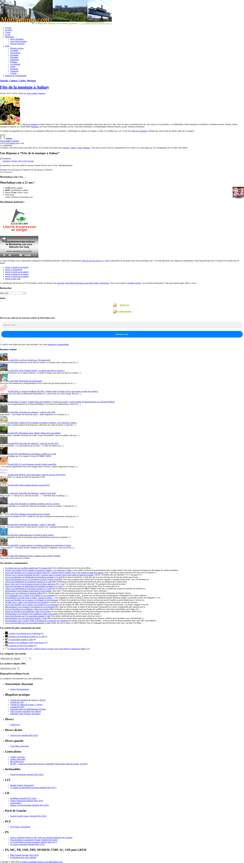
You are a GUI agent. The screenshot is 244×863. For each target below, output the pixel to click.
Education (14, 57)
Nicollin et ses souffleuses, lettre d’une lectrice (26, 642)
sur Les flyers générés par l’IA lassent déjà (28, 568)
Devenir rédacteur (17, 44)
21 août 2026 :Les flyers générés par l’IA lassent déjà (29, 360)
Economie (14, 55)
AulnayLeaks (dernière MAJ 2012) (24, 735)
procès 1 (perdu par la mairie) (17, 267)
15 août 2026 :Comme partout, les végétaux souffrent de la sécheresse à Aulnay (39, 545)
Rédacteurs (9, 37)
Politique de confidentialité (15, 76)
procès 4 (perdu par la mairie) (17, 274)
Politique (13, 62)
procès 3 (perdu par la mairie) (17, 272)
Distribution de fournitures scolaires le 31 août (26, 636)
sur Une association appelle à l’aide (27, 616)
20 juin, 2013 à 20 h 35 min (22, 161)
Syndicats (14, 69)
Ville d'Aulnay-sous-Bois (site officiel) (25, 711)
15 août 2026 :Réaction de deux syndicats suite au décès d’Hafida (34, 556)
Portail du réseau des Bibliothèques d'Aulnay (28, 709)
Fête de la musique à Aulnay (24, 87)
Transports (14, 71)
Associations (15, 53)
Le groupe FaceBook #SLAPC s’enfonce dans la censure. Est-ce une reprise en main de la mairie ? (47, 649)
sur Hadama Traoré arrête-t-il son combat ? (28, 591)
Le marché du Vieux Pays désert (21, 646)
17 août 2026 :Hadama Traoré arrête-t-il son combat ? (29, 514)
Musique (31, 80)
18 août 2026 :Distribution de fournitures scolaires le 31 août (32, 454)
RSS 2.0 (148, 148)
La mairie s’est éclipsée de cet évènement (24, 633)
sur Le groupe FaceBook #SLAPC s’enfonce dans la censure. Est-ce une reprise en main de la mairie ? (54, 572)
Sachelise (6, 161)
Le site (7, 34)
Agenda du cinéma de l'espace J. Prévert (26, 705)
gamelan (35, 127)
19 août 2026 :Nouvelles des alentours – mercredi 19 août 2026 (33, 443)
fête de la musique (30, 124)
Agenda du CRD (17, 707)
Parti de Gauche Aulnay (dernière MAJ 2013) (28, 816)
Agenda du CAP (17, 702)
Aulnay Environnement (19, 689)
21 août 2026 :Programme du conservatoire (25, 381)
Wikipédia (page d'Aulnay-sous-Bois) (25, 714)
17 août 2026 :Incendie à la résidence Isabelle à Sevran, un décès (33, 504)
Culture (13, 80)
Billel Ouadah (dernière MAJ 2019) (24, 855)
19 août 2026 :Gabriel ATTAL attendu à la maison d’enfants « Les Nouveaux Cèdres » (42, 423)
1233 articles (10, 143)
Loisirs (22, 80)
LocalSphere (15, 64)
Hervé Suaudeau (17, 39)
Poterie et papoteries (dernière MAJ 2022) (27, 774)
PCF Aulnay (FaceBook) (20, 827)
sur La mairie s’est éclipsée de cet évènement (30, 595)
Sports (12, 66)
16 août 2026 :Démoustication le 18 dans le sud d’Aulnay (31, 535)
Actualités (14, 50)
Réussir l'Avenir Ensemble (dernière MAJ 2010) (29, 805)
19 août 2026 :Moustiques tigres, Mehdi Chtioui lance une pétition (34, 433)
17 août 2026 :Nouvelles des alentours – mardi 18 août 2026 (32, 493)
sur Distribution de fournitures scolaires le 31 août (33, 577)
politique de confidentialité (58, 344)
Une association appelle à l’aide (20, 639)
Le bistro (8, 30)
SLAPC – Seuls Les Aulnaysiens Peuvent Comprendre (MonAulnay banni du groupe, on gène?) (49, 764)
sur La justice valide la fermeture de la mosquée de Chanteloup (36, 621)
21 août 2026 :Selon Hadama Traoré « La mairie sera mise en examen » (36, 370)
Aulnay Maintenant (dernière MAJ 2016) (26, 801)
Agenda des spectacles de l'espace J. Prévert (27, 700)
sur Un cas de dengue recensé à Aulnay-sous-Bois (33, 579)
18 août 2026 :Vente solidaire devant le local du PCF (29, 485)
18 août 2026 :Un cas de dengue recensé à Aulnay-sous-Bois (32, 464)
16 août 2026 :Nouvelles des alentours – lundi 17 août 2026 (31, 524)
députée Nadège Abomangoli (22, 785)
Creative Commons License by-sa (34, 862)
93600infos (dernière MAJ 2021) (23, 798)
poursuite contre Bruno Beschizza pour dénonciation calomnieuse (83, 283)
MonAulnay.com (17, 761)
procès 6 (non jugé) (13, 279)
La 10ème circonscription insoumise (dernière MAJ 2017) (33, 787)
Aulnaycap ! (15, 724)
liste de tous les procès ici (93, 261)
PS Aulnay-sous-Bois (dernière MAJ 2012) (27, 844)
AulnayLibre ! (16, 803)
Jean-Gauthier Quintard (35, 93)
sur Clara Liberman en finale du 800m (23, 593)
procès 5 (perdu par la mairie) (17, 276)
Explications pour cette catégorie (23, 857)
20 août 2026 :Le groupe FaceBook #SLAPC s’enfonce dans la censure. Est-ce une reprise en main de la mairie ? (53, 391)
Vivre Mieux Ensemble (19, 746)
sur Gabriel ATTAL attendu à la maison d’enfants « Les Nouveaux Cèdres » (39, 570)
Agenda (13, 73)
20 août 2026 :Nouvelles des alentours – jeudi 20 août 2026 (31, 412)
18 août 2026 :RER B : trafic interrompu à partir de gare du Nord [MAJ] (37, 475)
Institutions (14, 60)
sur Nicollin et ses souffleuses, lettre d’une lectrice (27, 609)
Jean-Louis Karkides (18, 41)
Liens (7, 46)
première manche (134, 283)
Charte (7, 32)
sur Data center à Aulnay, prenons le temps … (29, 598)
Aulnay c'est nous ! (18, 757)
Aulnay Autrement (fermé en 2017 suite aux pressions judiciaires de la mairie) (41, 837)
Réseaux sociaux (17, 48)
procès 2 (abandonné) (13, 270)
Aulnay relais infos (17, 759)
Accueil (8, 28)
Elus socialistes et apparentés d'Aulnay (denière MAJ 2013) (34, 840)
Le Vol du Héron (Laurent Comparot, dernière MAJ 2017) (33, 842)
